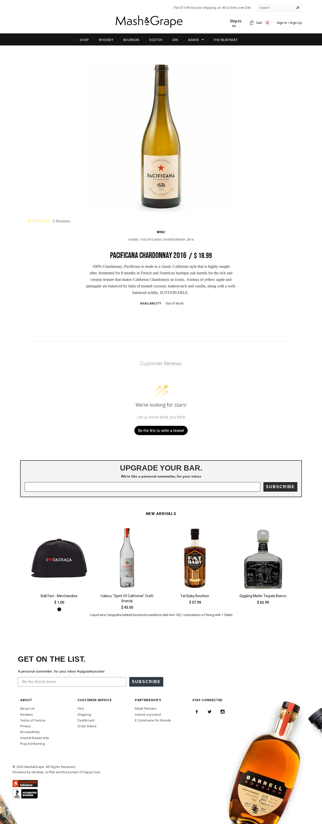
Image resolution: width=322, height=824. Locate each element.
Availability (150, 303)
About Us (27, 708)
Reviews (26, 714)
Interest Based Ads (34, 738)
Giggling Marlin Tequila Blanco (263, 596)
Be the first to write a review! (161, 430)
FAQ (80, 708)
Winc (161, 232)
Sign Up (296, 23)
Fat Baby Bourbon (195, 596)
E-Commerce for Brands (153, 720)
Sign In (282, 23)
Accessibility (29, 732)
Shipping (84, 714)
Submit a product (148, 714)
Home (133, 239)
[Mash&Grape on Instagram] (222, 711)
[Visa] (25, 793)
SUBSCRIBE (280, 487)
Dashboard (85, 720)
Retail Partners (145, 708)
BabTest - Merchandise (59, 596)
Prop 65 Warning (32, 744)
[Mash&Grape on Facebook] (196, 711)
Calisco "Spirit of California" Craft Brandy (127, 598)
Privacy (25, 726)
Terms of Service (32, 720)
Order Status (86, 726)
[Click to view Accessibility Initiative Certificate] (25, 783)
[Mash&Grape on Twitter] (209, 711)
